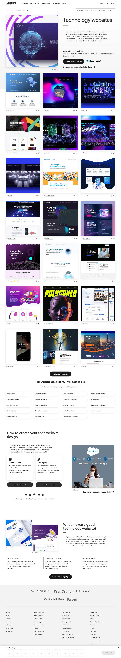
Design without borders (97, 622)
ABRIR (85, 366)
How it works (34, 3)
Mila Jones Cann (12, 153)
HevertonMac (10, 547)
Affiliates (92, 628)
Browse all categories (68, 637)
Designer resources (95, 637)
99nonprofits (9, 631)
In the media (9, 625)
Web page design (67, 622)
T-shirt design (66, 631)
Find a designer (46, 3)
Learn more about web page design (97, 492)
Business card (66, 618)
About (7, 615)
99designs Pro (38, 634)
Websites (21, 10)
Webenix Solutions (50, 366)
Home (7, 10)
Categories (24, 3)
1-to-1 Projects (38, 618)
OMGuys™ (11, 110)
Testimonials (9, 628)
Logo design (65, 615)
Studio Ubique (49, 238)
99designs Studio (39, 631)
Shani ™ (85, 195)
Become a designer (95, 615)
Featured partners (95, 640)
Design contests (38, 615)
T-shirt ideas (93, 634)
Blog (91, 618)
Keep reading (53, 568)
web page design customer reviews (42, 499)
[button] (119, 647)
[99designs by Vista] (11, 3)
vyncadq (10, 323)
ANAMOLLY (11, 366)
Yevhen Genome (49, 323)
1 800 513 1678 (104, 3)
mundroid (85, 323)
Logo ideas (93, 631)
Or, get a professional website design (78, 67)
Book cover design (67, 634)
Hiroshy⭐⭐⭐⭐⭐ (13, 281)
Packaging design (67, 628)
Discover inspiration (39, 625)
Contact (8, 618)
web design (93, 41)
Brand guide (65, 625)
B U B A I (75, 489)
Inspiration (56, 3)
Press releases (10, 622)
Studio (64, 3)
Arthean (56, 69)
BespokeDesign (12, 238)
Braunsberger (48, 281)
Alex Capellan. (86, 238)
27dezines (35, 552)
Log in (113, 3)
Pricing (36, 628)
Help (91, 644)
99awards (93, 625)
